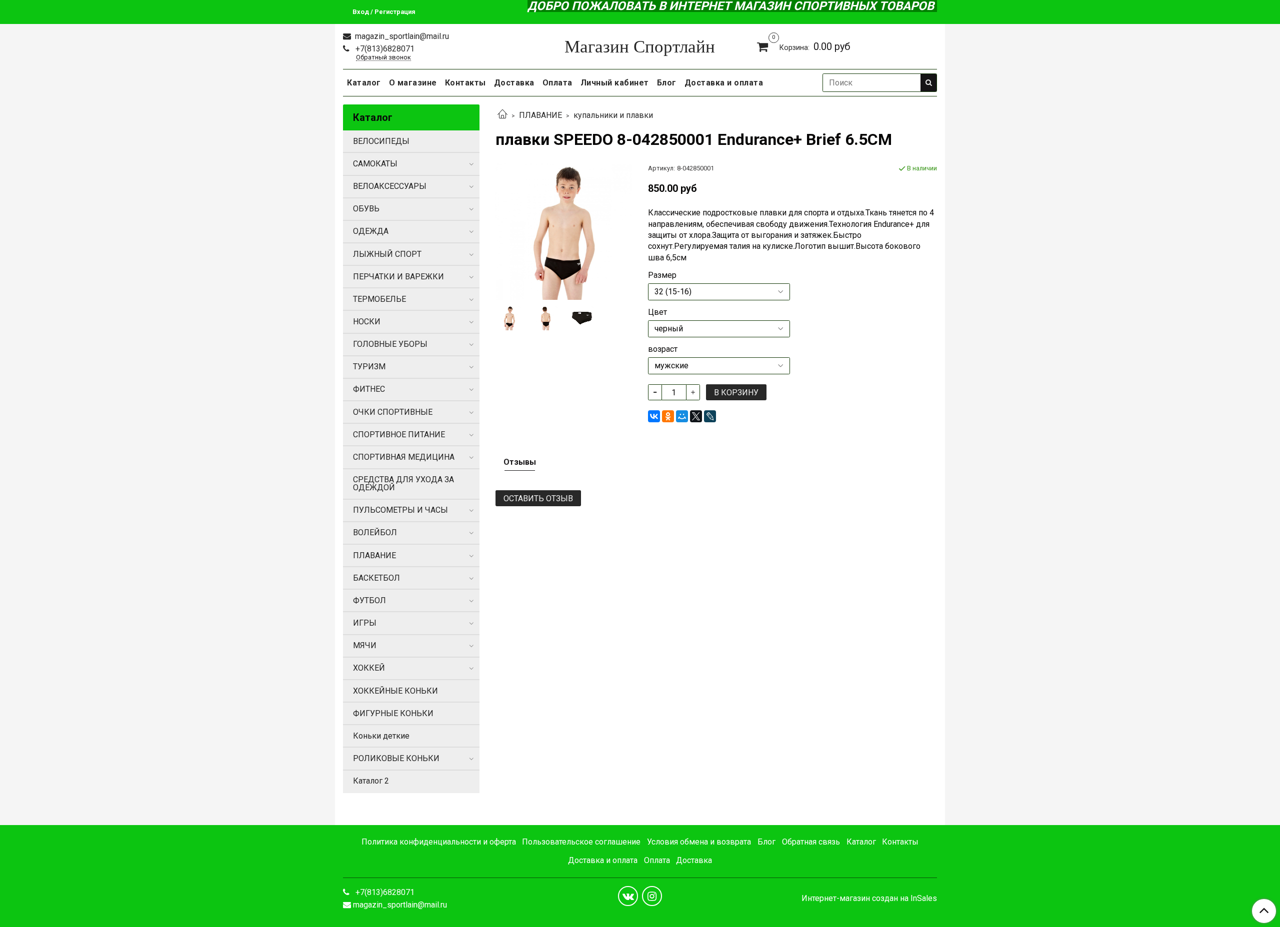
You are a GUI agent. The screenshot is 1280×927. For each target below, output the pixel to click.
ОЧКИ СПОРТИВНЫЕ (392, 412)
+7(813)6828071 (384, 48)
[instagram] (652, 896)
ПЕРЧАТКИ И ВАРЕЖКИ (398, 276)
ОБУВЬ (366, 208)
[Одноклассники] (668, 416)
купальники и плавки (613, 115)
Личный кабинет (614, 82)
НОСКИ (366, 321)
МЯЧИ (364, 645)
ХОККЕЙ (369, 668)
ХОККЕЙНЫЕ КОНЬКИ (395, 691)
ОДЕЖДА (370, 231)
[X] (696, 416)
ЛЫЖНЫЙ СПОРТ (387, 254)
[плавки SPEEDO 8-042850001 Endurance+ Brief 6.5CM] (564, 231)
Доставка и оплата (724, 82)
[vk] (628, 896)
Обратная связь (811, 842)
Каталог (364, 82)
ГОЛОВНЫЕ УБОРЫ (390, 344)
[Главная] (503, 115)
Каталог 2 (371, 781)
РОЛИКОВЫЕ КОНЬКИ (396, 758)
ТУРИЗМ (369, 366)
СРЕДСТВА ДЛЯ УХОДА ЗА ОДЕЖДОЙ (403, 483)
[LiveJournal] (710, 416)
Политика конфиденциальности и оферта (439, 842)
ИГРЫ (364, 623)
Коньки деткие (381, 736)
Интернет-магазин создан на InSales (869, 899)
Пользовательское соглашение (581, 842)
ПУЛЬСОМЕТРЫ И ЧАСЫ (400, 510)
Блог (666, 82)
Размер (662, 275)
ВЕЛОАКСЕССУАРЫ (389, 186)
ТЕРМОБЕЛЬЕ (379, 299)
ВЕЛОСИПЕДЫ (381, 141)
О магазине (413, 82)
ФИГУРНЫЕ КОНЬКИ (393, 713)
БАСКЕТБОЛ (376, 578)
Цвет (657, 312)
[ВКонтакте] (654, 416)
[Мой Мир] (682, 416)
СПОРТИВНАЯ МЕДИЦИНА (403, 457)
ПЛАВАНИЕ (540, 115)
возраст (663, 349)
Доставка (514, 82)
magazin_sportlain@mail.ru (401, 36)
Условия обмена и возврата (699, 842)
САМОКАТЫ (375, 163)
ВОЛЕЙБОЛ (375, 532)
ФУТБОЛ (369, 600)
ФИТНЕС (369, 389)
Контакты (465, 82)
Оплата (557, 82)
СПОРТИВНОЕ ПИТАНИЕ (399, 434)
